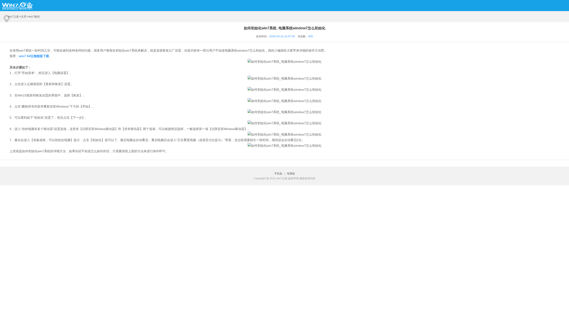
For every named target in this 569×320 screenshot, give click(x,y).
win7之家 (13, 16)
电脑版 (291, 173)
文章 (23, 16)
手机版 (279, 173)
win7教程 (34, 16)
